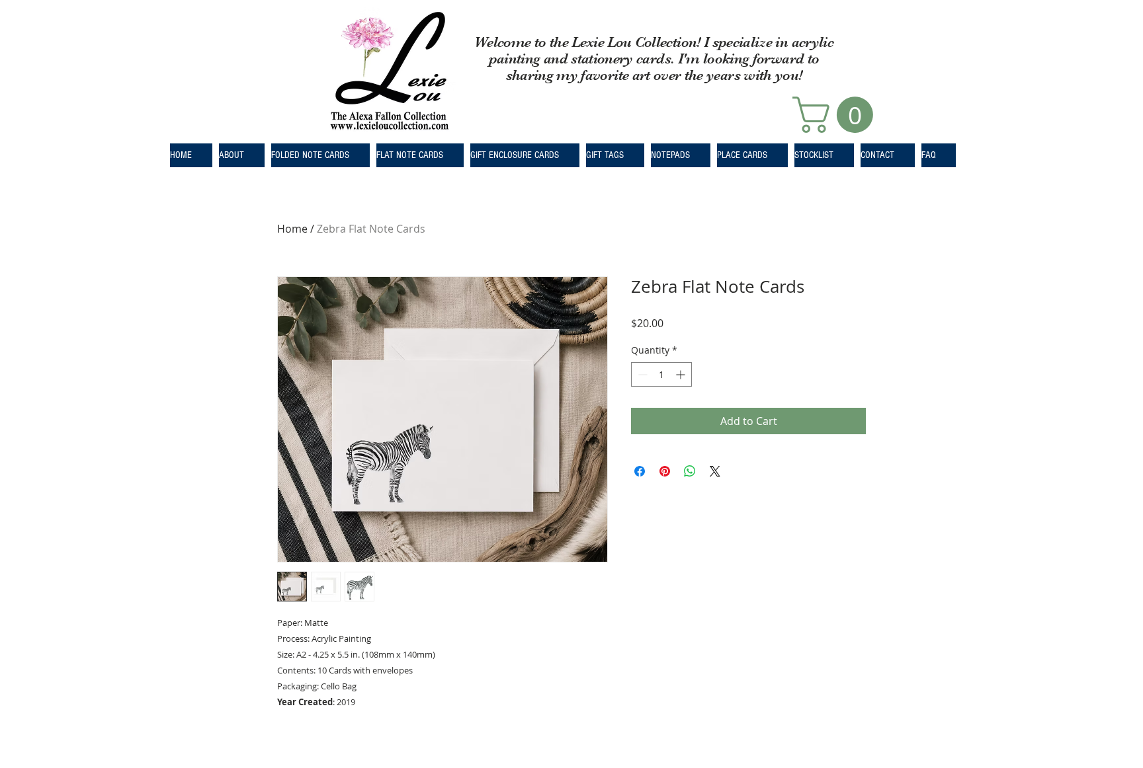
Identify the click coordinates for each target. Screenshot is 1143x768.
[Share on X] (715, 471)
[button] (837, 114)
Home (292, 228)
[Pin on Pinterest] (665, 471)
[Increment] (681, 374)
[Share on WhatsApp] (690, 471)
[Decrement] (641, 374)
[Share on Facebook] (640, 471)
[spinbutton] (661, 374)
